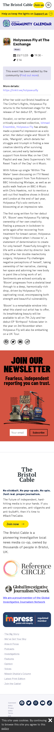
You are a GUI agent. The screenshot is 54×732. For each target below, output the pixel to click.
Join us (39, 5)
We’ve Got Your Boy (15, 639)
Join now (12, 524)
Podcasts (9, 648)
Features (9, 658)
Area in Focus (11, 644)
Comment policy (12, 704)
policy (5, 728)
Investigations (12, 653)
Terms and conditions (12, 716)
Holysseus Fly (24, 127)
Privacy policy (11, 709)
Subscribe (39, 432)
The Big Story (11, 634)
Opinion (8, 663)
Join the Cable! (12, 683)
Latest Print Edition (14, 678)
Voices (7, 668)
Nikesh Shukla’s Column (17, 673)
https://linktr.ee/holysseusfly (20, 90)
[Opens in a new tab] (6, 342)
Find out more (29, 75)
